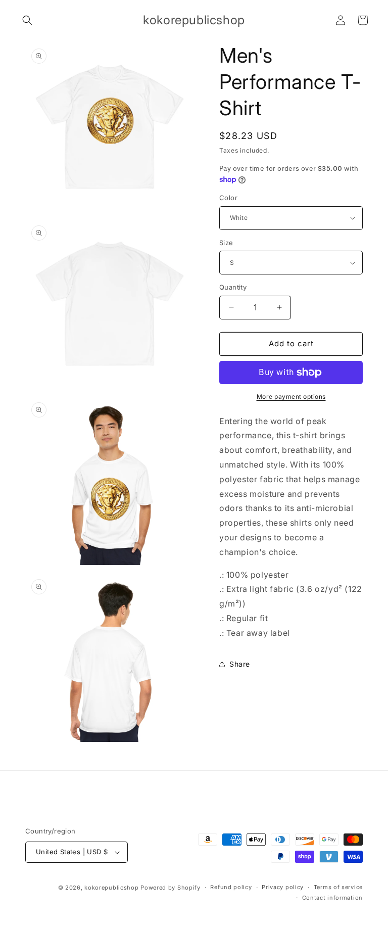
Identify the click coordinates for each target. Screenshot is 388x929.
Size (226, 243)
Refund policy (231, 887)
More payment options (291, 396)
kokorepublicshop (111, 887)
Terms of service (338, 887)
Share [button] (239, 664)
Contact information (332, 897)
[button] (27, 20)
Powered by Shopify (170, 887)
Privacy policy (283, 887)
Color (228, 198)
